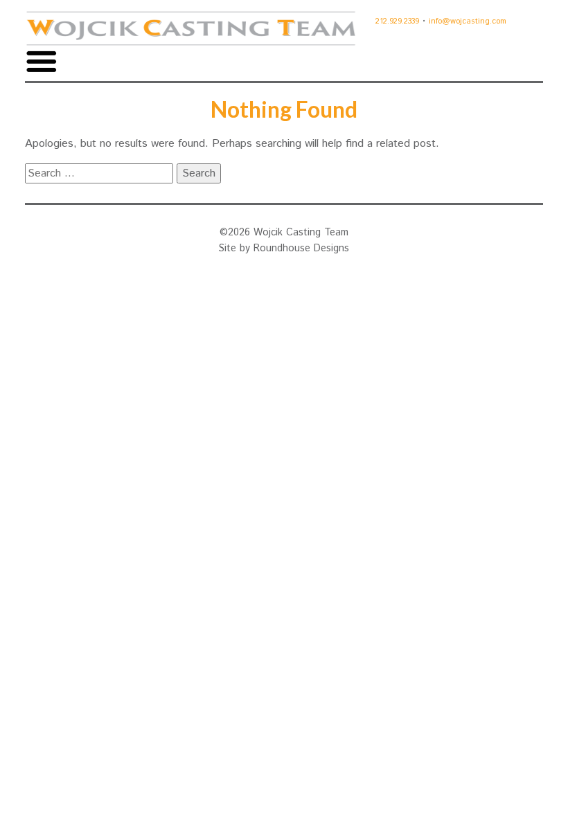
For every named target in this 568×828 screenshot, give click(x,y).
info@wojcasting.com (467, 21)
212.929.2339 (397, 21)
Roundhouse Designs (301, 248)
